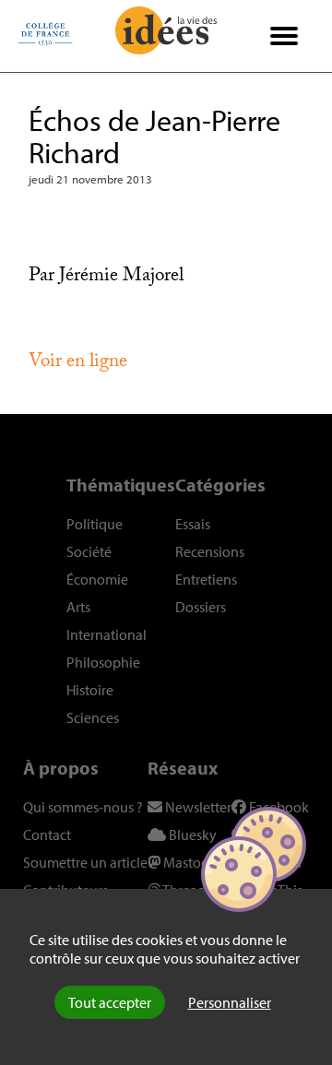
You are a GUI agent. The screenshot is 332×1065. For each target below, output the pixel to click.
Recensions (209, 551)
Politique (94, 524)
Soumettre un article (85, 862)
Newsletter (196, 807)
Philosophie (103, 662)
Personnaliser (229, 1002)
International (106, 634)
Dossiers (200, 607)
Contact (47, 834)
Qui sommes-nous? (83, 807)
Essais (192, 524)
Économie (97, 579)
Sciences (92, 717)
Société (89, 551)
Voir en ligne (78, 363)
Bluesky (191, 834)
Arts (78, 607)
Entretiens (206, 579)
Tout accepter (109, 1002)
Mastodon (193, 862)
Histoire (89, 689)
